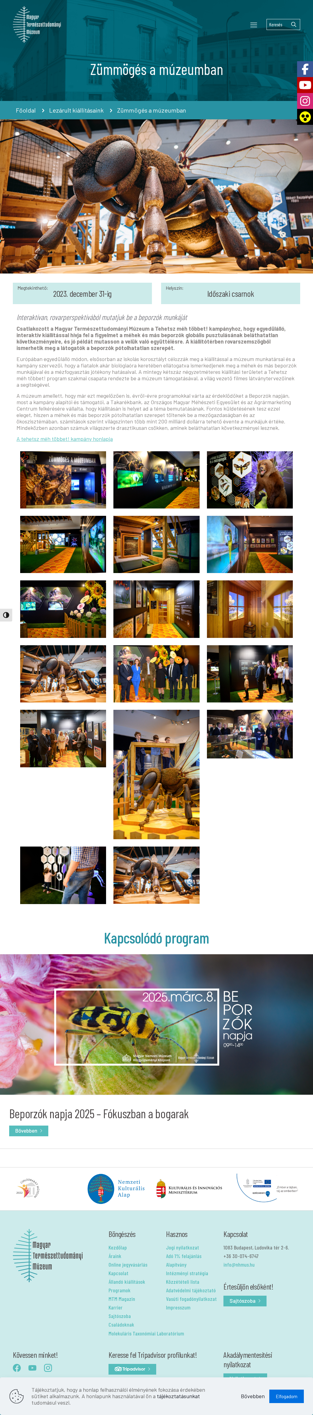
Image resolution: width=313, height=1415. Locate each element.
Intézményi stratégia (187, 1273)
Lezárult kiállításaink (76, 110)
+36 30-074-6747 (241, 1256)
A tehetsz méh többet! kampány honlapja (65, 438)
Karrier (116, 1307)
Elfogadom (286, 1396)
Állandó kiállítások (127, 1281)
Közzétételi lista (182, 1281)
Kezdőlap (118, 1247)
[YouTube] (305, 85)
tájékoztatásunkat (178, 1396)
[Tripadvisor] (132, 1369)
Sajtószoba (120, 1316)
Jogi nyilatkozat (182, 1247)
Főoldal (26, 110)
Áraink (115, 1256)
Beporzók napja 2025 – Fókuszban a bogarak (99, 1113)
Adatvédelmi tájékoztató (191, 1290)
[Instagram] (305, 101)
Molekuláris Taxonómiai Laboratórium (146, 1333)
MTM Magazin (122, 1298)
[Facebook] (305, 69)
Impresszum (178, 1307)
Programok (120, 1290)
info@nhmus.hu (239, 1264)
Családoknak (121, 1324)
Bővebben (26, 1130)
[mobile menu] (254, 24)
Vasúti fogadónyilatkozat (191, 1298)
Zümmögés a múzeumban (151, 110)
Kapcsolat (118, 1273)
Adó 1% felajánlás (183, 1256)
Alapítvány (176, 1264)
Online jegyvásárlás (128, 1264)
